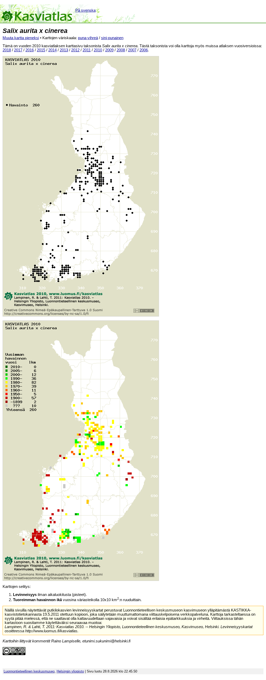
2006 (143, 50)
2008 (121, 50)
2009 (109, 50)
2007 (132, 50)
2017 (18, 50)
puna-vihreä (88, 38)
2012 (75, 50)
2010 (98, 50)
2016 (29, 50)
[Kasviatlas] (37, 13)
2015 (41, 50)
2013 (64, 50)
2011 (87, 50)
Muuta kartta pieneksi (21, 38)
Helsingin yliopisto (70, 671)
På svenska (85, 10)
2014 (52, 50)
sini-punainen (112, 38)
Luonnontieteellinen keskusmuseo (29, 671)
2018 (7, 50)
